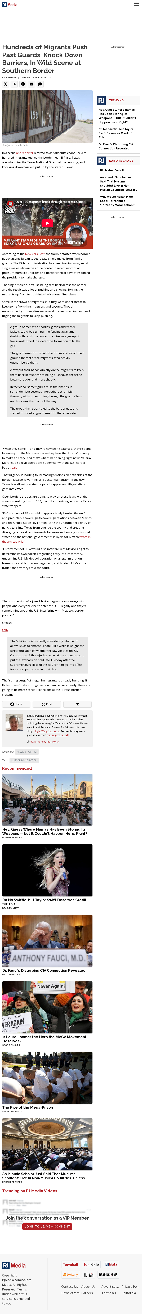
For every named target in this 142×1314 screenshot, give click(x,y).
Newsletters (70, 1293)
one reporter (24, 153)
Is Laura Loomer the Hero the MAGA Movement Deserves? (44, 1039)
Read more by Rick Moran (44, 741)
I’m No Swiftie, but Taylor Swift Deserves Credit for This (44, 902)
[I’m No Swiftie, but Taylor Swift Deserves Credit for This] (47, 870)
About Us (88, 1286)
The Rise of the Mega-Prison (27, 1107)
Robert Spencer (12, 837)
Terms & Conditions (110, 1293)
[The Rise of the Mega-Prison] (47, 1077)
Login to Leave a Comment (47, 1226)
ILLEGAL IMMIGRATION (24, 760)
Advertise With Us (110, 1286)
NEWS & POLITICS (27, 751)
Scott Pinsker (11, 1045)
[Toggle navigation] (136, 4)
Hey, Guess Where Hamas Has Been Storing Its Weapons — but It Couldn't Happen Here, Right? (44, 831)
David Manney (10, 908)
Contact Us (69, 1286)
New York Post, (35, 254)
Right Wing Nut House (47, 731)
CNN (5, 630)
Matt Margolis (11, 974)
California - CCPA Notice (131, 1293)
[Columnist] (16, 722)
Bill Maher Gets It (112, 170)
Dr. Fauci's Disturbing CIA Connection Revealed (44, 970)
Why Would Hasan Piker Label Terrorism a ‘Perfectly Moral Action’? (117, 201)
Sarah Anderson (12, 1111)
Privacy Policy (131, 1286)
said (15, 467)
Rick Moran (9, 77)
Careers (87, 1293)
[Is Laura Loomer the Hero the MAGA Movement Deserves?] (47, 1007)
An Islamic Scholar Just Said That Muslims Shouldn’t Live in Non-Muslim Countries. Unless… (44, 1176)
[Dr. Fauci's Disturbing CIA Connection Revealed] (47, 940)
